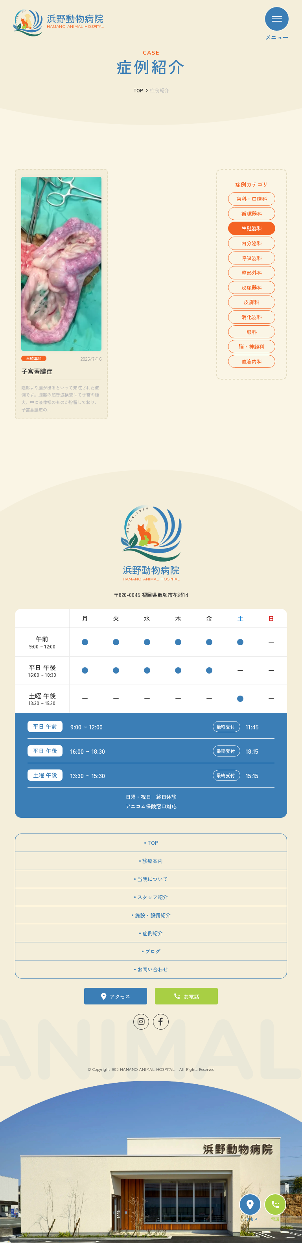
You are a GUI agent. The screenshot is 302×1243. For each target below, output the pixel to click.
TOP (138, 90)
